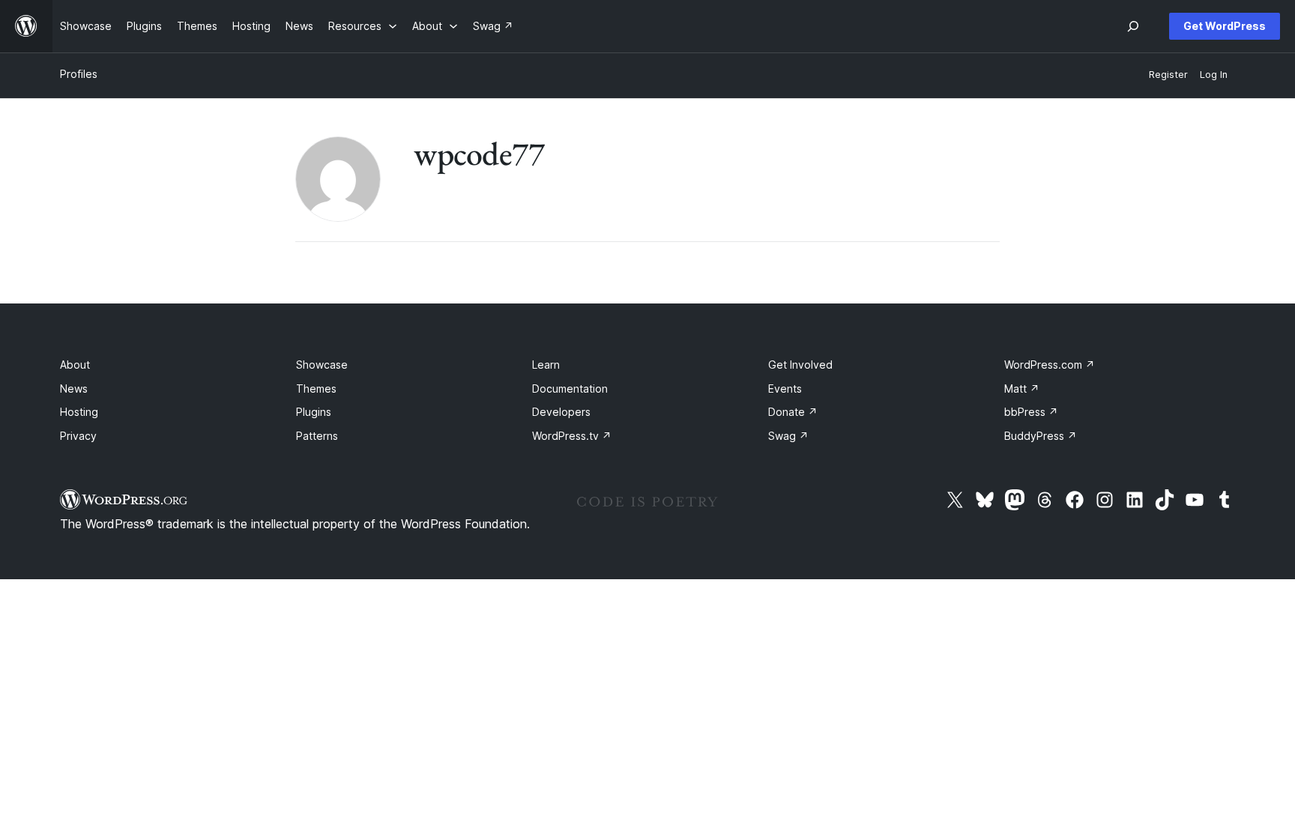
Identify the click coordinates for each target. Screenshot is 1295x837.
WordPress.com (1049, 364)
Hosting (79, 411)
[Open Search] (1133, 26)
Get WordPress (1224, 25)
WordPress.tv (572, 435)
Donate (793, 411)
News (74, 388)
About (75, 364)
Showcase (322, 364)
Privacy (78, 435)
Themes (316, 388)
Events (785, 388)
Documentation (570, 388)
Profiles (78, 73)
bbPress (1031, 411)
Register (1168, 74)
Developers (561, 411)
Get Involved (800, 364)
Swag (788, 435)
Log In (1214, 74)
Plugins (313, 411)
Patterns (317, 435)
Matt (1021, 388)
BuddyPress (1040, 435)
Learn (546, 364)
